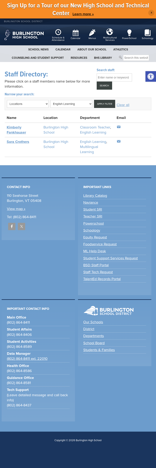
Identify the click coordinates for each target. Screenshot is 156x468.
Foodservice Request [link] (100, 244)
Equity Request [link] (95, 237)
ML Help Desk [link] (94, 251)
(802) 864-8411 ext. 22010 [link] (27, 358)
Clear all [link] (123, 105)
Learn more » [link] (83, 14)
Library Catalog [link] (95, 195)
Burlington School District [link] (23, 21)
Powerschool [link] (93, 223)
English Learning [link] (93, 132)
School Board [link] (94, 343)
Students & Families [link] (99, 350)
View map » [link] (16, 209)
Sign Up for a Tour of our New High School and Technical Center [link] (78, 10)
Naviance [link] (90, 202)
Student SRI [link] (92, 209)
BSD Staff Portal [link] (96, 265)
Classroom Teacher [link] (95, 127)
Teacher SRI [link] (92, 216)
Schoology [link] (91, 230)
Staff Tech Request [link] (98, 272)
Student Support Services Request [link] (110, 258)
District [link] (88, 329)
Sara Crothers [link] (18, 141)
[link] (150, 76)
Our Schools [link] (93, 322)
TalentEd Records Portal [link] (102, 279)
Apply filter (104, 103)
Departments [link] (93, 336)
